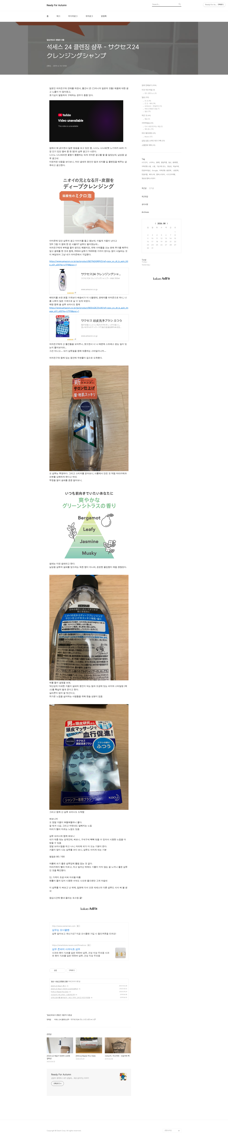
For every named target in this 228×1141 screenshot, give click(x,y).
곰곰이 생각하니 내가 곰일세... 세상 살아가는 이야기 (70, 1078)
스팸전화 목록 (148, 145)
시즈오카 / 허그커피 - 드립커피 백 (63, 995)
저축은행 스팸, (146, 166)
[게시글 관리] (62, 970)
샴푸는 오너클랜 (60, 930)
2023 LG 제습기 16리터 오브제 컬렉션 (64, 989)
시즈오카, (145, 162)
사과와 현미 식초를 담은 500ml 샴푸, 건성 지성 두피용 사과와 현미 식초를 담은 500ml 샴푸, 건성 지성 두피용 (80, 954)
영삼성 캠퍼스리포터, (149, 178)
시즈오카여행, (170, 174)
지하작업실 (147, 123)
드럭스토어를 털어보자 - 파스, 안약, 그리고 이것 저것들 (70, 997)
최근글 (144, 188)
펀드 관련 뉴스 (151, 93)
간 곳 (148, 101)
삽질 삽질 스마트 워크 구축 (153, 141)
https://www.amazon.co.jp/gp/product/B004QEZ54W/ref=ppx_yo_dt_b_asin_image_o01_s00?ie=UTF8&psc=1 (88, 309)
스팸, (154, 166)
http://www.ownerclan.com (63, 926)
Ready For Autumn (57, 5)
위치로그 (89, 16)
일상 (52, 981)
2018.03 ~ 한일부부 (153, 106)
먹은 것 (146, 115)
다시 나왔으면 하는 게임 (154, 126)
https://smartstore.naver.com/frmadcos (69, 945)
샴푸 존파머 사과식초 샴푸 (66, 949)
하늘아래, (176, 166)
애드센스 (149, 129)
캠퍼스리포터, (160, 174)
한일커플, (145, 174)
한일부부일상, (146, 170)
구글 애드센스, (161, 166)
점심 (147, 119)
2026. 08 (161, 223)
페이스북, (152, 174)
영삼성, (169, 166)
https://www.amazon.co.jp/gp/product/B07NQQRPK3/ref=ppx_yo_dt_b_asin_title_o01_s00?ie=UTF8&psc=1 (88, 263)
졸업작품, (164, 162)
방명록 (104, 16)
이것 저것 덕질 (148, 90)
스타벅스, (152, 162)
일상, (170, 162)
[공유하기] (59, 970)
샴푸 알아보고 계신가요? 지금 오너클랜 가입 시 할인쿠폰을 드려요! (84, 933)
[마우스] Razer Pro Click (59, 992)
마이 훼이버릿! (149, 133)
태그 (58, 16)
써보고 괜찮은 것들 (61, 981)
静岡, (158, 162)
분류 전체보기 (149, 85)
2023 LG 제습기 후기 (58, 986)
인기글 (151, 188)
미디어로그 (73, 16)
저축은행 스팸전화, (165, 170)
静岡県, (175, 162)
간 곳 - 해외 (150, 103)
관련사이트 (168, 1130)
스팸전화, (176, 170)
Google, (155, 170)
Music (149, 137)
